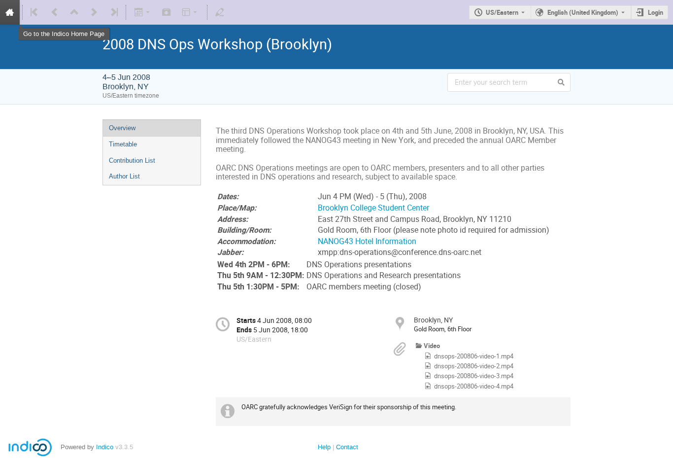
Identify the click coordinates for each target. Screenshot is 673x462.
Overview (122, 128)
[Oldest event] (35, 12)
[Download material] (166, 12)
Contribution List (132, 160)
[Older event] (55, 12)
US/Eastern (502, 12)
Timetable (123, 144)
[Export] (143, 12)
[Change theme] (190, 12)
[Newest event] (113, 12)
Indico (104, 447)
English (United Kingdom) (582, 12)
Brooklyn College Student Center (373, 208)
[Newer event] (94, 12)
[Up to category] (74, 12)
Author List (124, 176)
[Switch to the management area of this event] (220, 12)
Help (324, 447)
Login (655, 12)
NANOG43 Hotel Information (367, 241)
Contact (347, 447)
